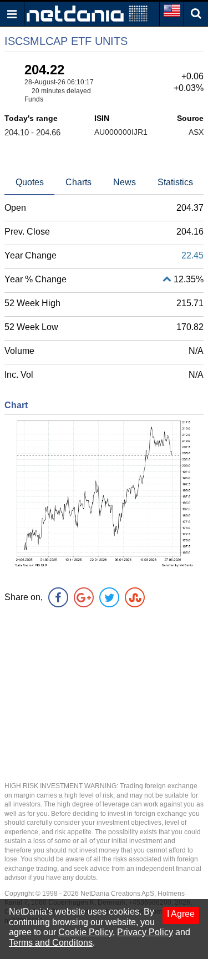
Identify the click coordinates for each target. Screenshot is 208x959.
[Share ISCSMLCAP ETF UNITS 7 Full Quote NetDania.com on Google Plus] (84, 597)
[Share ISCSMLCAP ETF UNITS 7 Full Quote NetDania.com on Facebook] (58, 597)
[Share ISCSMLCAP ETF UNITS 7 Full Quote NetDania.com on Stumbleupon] (135, 597)
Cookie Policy (85, 932)
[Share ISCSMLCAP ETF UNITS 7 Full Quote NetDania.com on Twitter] (109, 597)
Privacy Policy (145, 932)
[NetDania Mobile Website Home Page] (87, 13)
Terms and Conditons (51, 942)
